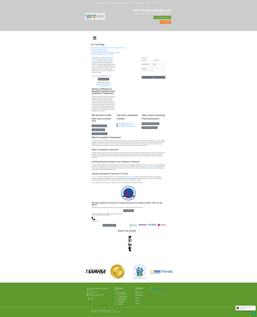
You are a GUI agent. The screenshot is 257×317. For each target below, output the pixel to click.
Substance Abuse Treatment (119, 3)
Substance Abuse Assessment (103, 84)
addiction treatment (130, 176)
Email (155, 64)
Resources (149, 3)
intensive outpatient (149, 166)
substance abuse (103, 59)
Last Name (156, 59)
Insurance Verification (103, 85)
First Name (145, 59)
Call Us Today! (152, 10)
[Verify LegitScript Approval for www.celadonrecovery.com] (160, 289)
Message (144, 68)
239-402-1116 (95, 221)
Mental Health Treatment (136, 3)
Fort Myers (95, 176)
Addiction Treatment (102, 3)
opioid (108, 166)
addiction (99, 70)
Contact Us (157, 3)
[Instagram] (92, 298)
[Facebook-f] (88, 298)
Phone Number (146, 64)
